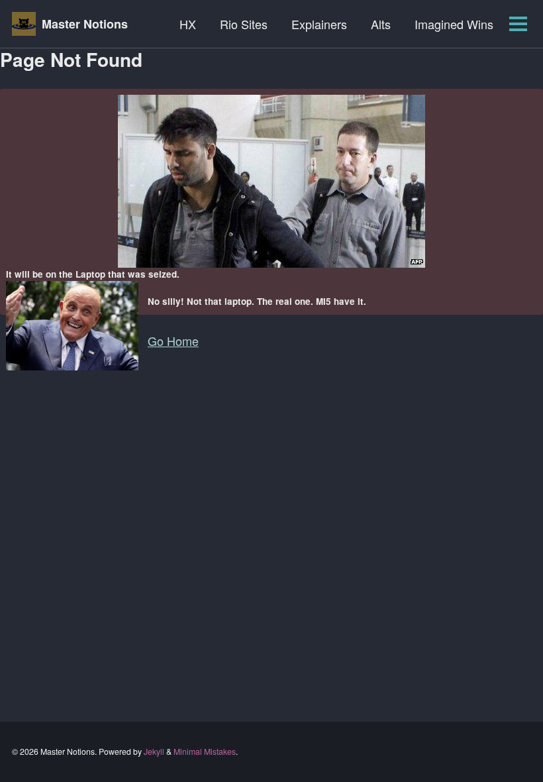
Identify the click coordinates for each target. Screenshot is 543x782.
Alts (381, 23)
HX (187, 23)
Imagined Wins (454, 23)
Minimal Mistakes (204, 751)
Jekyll (154, 751)
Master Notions (85, 23)
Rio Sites (244, 23)
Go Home (173, 340)
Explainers (319, 23)
